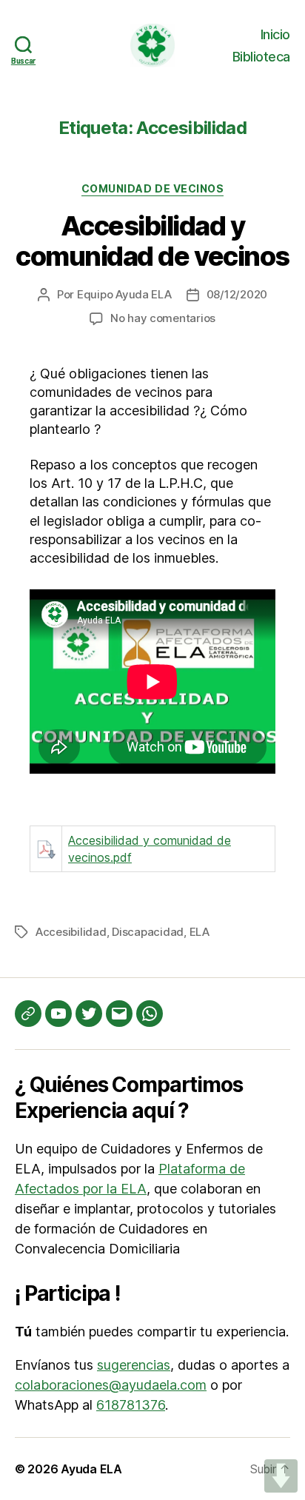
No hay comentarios (162, 318)
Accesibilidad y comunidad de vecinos (152, 241)
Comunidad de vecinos (152, 188)
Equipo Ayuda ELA (124, 294)
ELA (200, 932)
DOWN (281, 1476)
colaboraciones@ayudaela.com (111, 1385)
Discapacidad (148, 932)
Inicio (275, 34)
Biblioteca (261, 56)
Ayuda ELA (91, 1469)
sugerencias (133, 1365)
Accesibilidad (71, 932)
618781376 (130, 1405)
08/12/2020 (237, 294)
